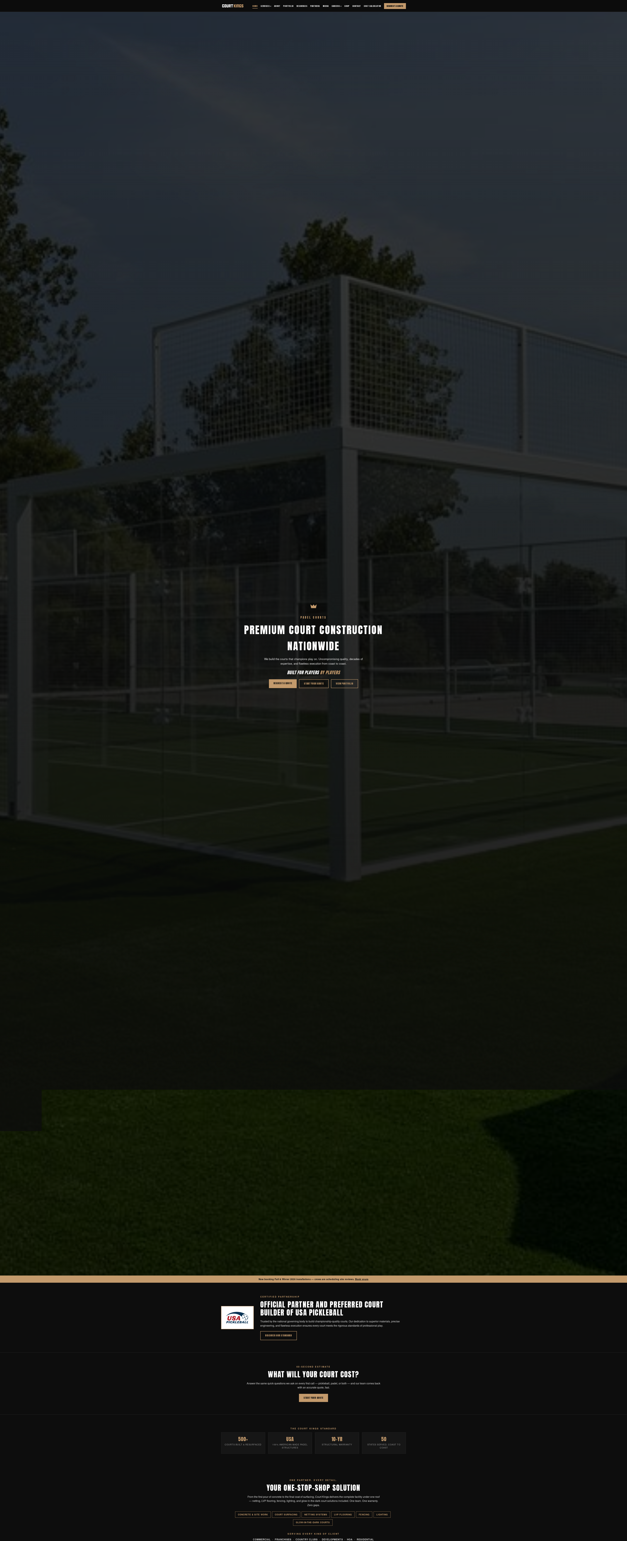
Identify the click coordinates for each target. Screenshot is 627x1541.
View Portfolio (344, 683)
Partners (315, 6)
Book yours (362, 1279)
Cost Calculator (372, 6)
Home (255, 6)
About (277, 6)
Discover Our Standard (278, 1335)
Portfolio (288, 6)
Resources (302, 6)
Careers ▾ (336, 6)
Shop (346, 6)
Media (326, 6)
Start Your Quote (314, 683)
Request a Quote (395, 6)
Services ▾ (266, 6)
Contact (356, 6)
